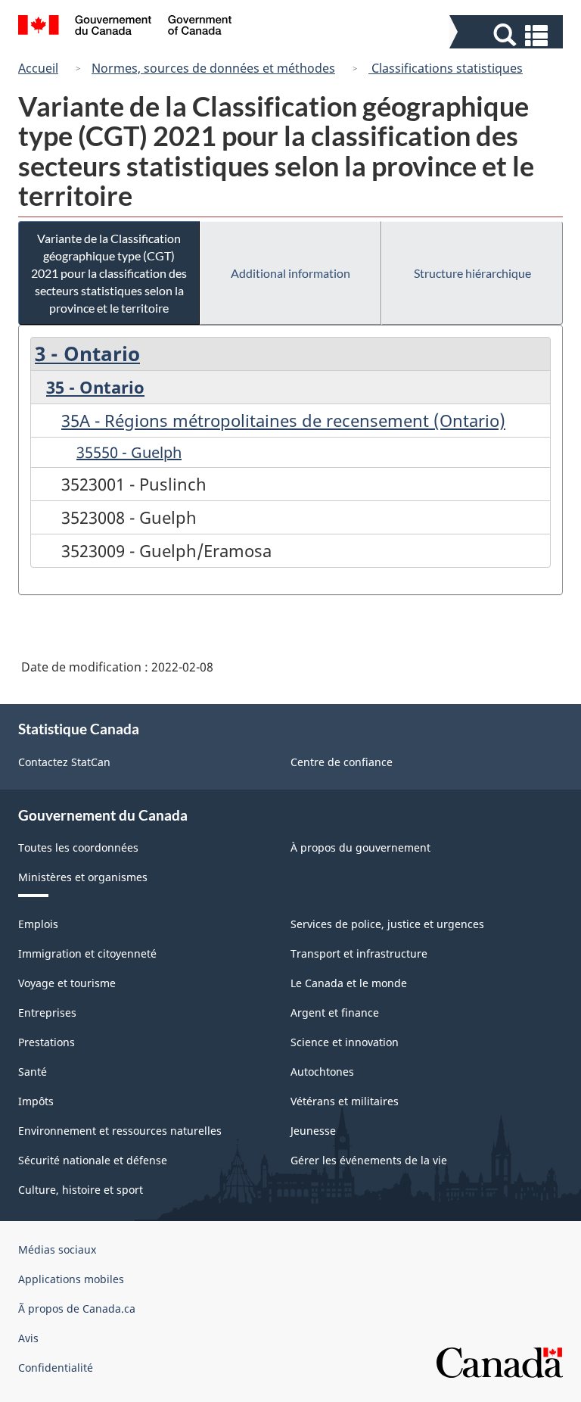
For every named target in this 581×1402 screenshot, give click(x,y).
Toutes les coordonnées (78, 847)
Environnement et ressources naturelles (120, 1130)
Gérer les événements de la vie (368, 1160)
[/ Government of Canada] (125, 27)
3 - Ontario (87, 353)
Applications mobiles (71, 1279)
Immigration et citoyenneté (87, 953)
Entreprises (47, 1012)
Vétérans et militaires (344, 1101)
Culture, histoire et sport (80, 1189)
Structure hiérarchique (472, 273)
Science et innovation (344, 1042)
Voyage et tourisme (67, 983)
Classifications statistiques (445, 68)
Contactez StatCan (64, 762)
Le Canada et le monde (348, 983)
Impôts (36, 1101)
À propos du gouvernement (360, 847)
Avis (28, 1338)
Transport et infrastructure (358, 953)
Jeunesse (313, 1130)
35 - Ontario (95, 386)
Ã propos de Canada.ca (76, 1308)
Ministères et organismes (83, 877)
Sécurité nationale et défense (92, 1160)
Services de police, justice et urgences (387, 924)
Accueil (38, 68)
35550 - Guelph (129, 452)
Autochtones (322, 1071)
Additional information (290, 273)
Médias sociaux (57, 1249)
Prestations (46, 1042)
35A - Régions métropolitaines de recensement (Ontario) (283, 420)
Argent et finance (334, 1012)
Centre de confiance (341, 762)
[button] (508, 35)
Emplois (38, 924)
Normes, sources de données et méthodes (213, 68)
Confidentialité (55, 1367)
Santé (32, 1071)
